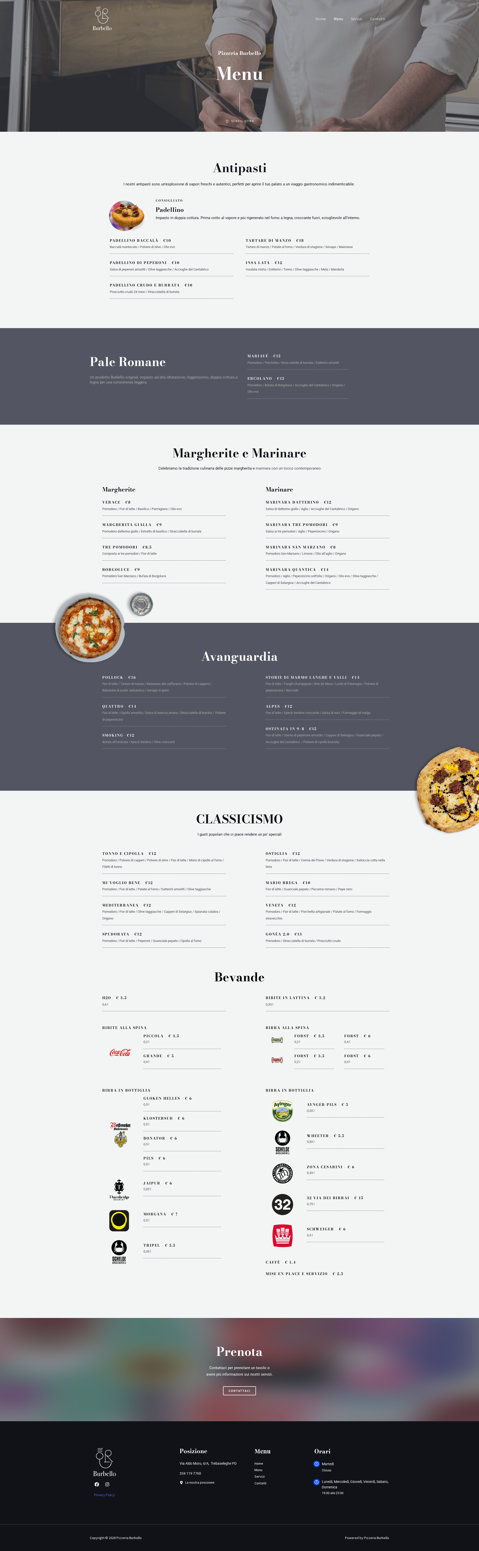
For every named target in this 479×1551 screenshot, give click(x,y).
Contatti (377, 18)
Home (320, 18)
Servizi (356, 18)
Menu (338, 18)
